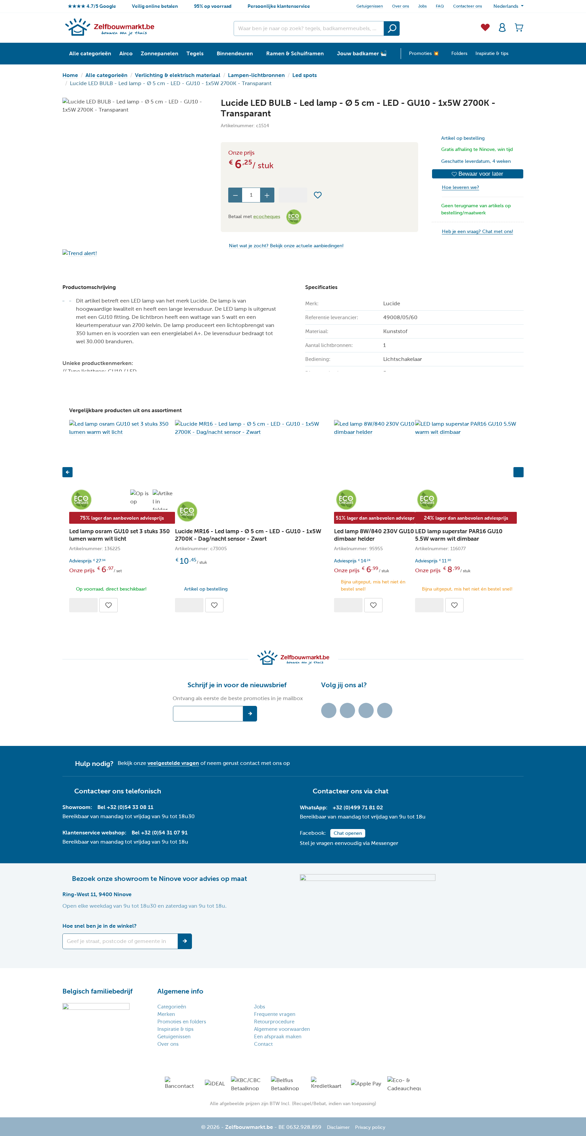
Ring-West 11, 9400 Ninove (97, 894)
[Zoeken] (392, 28)
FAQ (440, 6)
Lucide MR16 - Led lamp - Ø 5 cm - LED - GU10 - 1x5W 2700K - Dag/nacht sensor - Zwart (248, 535)
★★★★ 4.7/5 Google (92, 6)
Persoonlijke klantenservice (279, 6)
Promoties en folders (181, 1021)
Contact (263, 1044)
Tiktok (328, 710)
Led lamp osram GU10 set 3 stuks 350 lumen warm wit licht (119, 535)
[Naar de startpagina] (109, 26)
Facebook (347, 710)
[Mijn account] (502, 27)
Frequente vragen (274, 1014)
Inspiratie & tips (175, 1029)
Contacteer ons (467, 6)
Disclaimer (338, 1127)
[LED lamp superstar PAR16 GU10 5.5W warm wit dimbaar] (466, 428)
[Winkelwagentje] (517, 27)
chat (381, 791)
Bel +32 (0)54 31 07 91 (160, 832)
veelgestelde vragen (173, 763)
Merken (166, 1014)
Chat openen (348, 833)
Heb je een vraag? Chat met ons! (477, 231)
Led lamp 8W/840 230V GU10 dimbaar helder (374, 535)
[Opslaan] (185, 941)
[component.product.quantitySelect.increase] (267, 195)
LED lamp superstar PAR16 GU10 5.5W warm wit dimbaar (459, 535)
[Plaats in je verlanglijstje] (318, 195)
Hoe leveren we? (460, 187)
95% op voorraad (213, 6)
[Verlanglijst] (485, 27)
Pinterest (384, 710)
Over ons (400, 6)
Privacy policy (370, 1127)
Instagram (366, 710)
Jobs (422, 6)
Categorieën (171, 1006)
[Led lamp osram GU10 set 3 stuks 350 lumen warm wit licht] (122, 428)
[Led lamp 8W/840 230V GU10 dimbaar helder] (374, 428)
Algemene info (180, 991)
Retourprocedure (274, 1021)
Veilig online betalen (155, 6)
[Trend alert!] (134, 253)
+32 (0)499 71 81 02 (358, 807)
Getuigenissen (369, 6)
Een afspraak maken (277, 1036)
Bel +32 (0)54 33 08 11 (125, 807)
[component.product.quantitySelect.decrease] (235, 195)
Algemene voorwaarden (282, 1029)
